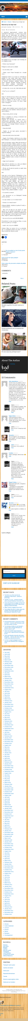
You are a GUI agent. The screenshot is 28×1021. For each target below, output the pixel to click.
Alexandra (11, 435)
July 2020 (7, 754)
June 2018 (7, 799)
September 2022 (9, 728)
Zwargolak (6, 951)
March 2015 (7, 860)
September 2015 (8, 849)
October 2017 (8, 814)
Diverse (6, 929)
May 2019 (7, 778)
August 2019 (7, 773)
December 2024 (8, 682)
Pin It (22, 278)
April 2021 (7, 749)
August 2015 (7, 851)
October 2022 (8, 726)
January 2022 (7, 738)
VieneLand (6, 970)
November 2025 (8, 667)
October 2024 (8, 686)
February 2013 (8, 907)
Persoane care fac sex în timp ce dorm (14, 623)
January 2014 (7, 886)
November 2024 (8, 684)
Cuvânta (11, 453)
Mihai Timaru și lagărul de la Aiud (13, 607)
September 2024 (9, 687)
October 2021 (8, 743)
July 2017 (6, 819)
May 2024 (7, 695)
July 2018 (6, 797)
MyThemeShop (11, 990)
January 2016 (7, 842)
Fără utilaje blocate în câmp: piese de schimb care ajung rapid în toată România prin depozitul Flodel (14, 611)
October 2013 (8, 892)
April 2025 (7, 674)
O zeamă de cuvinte (8, 954)
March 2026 (7, 660)
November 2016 (8, 834)
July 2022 (6, 732)
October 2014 (8, 869)
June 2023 (7, 715)
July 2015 (6, 853)
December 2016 (8, 832)
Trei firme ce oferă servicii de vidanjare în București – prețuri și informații (12, 596)
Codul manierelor (9, 926)
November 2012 (8, 912)
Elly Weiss (6, 946)
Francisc (5, 945)
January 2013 (7, 908)
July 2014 (6, 875)
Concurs (6, 927)
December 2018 (8, 788)
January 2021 (7, 752)
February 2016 (8, 840)
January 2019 (7, 786)
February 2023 (8, 721)
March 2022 (7, 734)
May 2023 (7, 717)
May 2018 (7, 801)
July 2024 (7, 691)
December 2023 (8, 704)
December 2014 (8, 866)
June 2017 (7, 821)
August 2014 (7, 873)
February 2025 (8, 678)
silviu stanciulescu (13, 381)
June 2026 (7, 654)
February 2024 (8, 700)
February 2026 (8, 661)
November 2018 (8, 790)
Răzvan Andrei (7, 950)
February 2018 (8, 806)
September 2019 (9, 771)
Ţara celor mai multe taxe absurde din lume (14, 637)
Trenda (5, 976)
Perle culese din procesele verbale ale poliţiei (14, 263)
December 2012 (8, 910)
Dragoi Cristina (12, 482)
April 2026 (7, 658)
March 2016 (7, 838)
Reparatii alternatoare (9, 973)
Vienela (5, 949)
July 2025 (6, 673)
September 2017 (8, 816)
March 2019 (7, 782)
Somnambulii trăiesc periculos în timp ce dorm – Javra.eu (14, 622)
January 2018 (7, 808)
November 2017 (8, 812)
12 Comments (11, 30)
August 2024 (7, 689)
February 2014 (8, 884)
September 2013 (8, 894)
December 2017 (8, 810)
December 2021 (8, 739)
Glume (9, 22)
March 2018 (7, 804)
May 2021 (7, 747)
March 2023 (7, 719)
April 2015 (7, 858)
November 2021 (8, 741)
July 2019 (6, 775)
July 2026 (7, 652)
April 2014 (7, 881)
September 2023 (9, 710)
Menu (3, 16)
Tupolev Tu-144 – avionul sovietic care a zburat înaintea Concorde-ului (14, 600)
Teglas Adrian (12, 416)
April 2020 (7, 758)
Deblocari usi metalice (9, 982)
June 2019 (7, 777)
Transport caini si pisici (9, 965)
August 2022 (7, 730)
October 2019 (8, 769)
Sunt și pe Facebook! (11, 583)
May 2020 (7, 756)
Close (1, 1013)
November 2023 (8, 706)
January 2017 (7, 830)
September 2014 (9, 871)
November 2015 (8, 845)
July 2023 (6, 713)
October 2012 (8, 914)
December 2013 (8, 888)
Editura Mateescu (8, 955)
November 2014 (8, 868)
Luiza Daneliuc (7, 953)
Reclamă (6, 933)
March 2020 (7, 760)
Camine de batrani (8, 967)
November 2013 (8, 890)
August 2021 (7, 745)
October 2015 (8, 847)
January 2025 (7, 680)
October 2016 (8, 836)
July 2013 (6, 897)
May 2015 (7, 856)
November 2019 (8, 767)
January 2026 (8, 663)
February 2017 (8, 829)
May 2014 (7, 879)
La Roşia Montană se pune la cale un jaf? (13, 628)
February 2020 (8, 762)
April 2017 (7, 825)
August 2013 (7, 895)
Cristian (12, 364)
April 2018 (7, 803)
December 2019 (8, 765)
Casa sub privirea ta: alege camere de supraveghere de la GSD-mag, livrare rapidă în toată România (14, 604)
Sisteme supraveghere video (11, 979)
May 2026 (7, 656)
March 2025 (7, 676)
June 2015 (7, 855)
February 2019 (8, 784)
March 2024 (7, 699)
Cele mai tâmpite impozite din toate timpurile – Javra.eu (14, 636)
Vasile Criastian (7, 27)
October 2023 (8, 708)
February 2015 (8, 862)
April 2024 (7, 697)
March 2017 (7, 827)
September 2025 (9, 671)
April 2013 (7, 903)
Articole (6, 924)
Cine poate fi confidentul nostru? (10, 1005)
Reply (10, 401)
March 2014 (7, 882)
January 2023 (7, 723)
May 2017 (7, 823)
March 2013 (7, 905)
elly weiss (11, 502)
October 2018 (8, 791)
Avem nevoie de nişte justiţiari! (10, 257)
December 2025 (8, 665)
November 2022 (8, 725)
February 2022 (8, 736)
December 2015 (8, 843)
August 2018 (7, 795)
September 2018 (9, 793)
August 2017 (7, 817)
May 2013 (7, 901)
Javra (12, 444)
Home (4, 22)
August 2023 (7, 712)
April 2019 (7, 780)
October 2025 (8, 669)
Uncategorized (8, 935)
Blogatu (5, 947)
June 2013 (7, 899)
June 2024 (7, 693)
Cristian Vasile (9, 989)
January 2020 (8, 764)
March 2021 (7, 751)
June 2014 (7, 877)
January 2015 (7, 864)
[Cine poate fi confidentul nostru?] (1, 1003)
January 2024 (8, 702)
